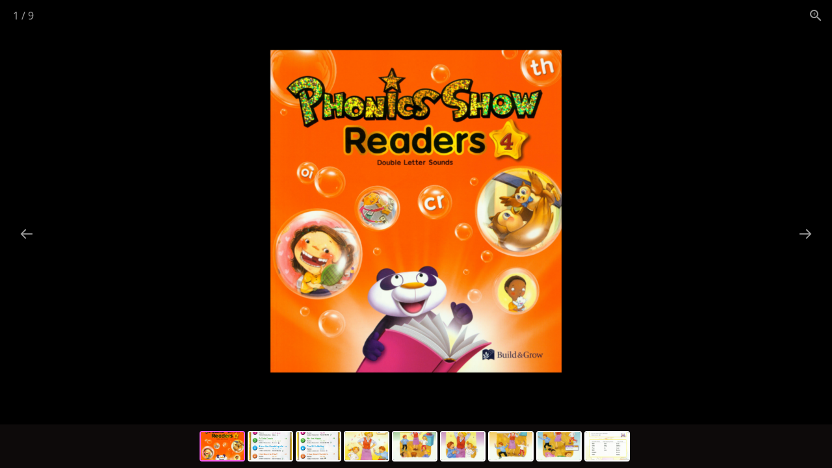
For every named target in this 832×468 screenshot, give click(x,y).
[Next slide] (805, 233)
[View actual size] (816, 15)
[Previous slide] (26, 233)
